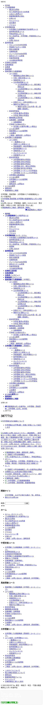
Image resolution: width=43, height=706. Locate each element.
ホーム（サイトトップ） (14, 514)
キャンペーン (14, 20)
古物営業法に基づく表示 (14, 681)
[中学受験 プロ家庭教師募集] (17, 480)
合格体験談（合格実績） (14, 560)
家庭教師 (8, 69)
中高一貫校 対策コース (21, 78)
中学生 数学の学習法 (21, 113)
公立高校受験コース (20, 82)
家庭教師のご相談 (11, 190)
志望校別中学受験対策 (13, 554)
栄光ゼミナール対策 (16, 56)
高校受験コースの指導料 (18, 131)
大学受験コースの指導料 (18, 179)
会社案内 (12, 23)
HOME (7, 5)
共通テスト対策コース (21, 144)
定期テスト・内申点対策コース (25, 102)
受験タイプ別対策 (11, 558)
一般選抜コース (19, 142)
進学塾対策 (9, 42)
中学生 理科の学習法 (21, 115)
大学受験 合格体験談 (17, 175)
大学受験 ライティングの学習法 (25, 173)
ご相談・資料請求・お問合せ (20, 135)
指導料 (11, 38)
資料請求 (8, 188)
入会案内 (12, 133)
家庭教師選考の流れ (16, 16)
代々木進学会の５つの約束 (19, 12)
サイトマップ (10, 679)
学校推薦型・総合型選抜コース (25, 146)
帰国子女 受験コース (21, 104)
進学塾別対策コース (16, 31)
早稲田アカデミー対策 (17, 47)
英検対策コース (19, 80)
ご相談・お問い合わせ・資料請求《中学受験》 (22, 578)
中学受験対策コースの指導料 (16, 574)
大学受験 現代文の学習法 (22, 168)
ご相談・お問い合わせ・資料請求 (17, 538)
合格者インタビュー (12, 563)
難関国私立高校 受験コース (23, 76)
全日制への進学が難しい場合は (25, 126)
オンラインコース (20, 153)
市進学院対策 (14, 58)
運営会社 (8, 675)
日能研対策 (13, 51)
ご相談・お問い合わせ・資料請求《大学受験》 (22, 666)
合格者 (7, 67)
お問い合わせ (14, 40)
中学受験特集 (10, 27)
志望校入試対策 (11, 62)
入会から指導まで (16, 14)
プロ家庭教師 (10, 7)
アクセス (12, 25)
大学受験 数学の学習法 (21, 159)
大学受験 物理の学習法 (21, 164)
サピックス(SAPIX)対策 (18, 45)
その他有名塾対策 (16, 60)
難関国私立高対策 (16, 118)
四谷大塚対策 (14, 49)
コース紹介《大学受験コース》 (16, 638)
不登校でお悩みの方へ (17, 124)
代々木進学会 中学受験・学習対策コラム (25, 36)
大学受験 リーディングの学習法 (25, 170)
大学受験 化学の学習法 (21, 162)
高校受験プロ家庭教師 (13, 71)
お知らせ (12, 18)
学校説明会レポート (16, 34)
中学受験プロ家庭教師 (23, 29)
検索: (3, 503)
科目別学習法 (14, 111)
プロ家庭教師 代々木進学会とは (17, 516)
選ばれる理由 (14, 9)
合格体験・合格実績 (16, 120)
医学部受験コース (20, 148)
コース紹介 (13, 73)
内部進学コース (19, 155)
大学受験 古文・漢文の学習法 (24, 166)
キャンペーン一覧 (11, 534)
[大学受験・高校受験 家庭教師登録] (20, 483)
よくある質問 (14, 129)
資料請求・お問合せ (16, 184)
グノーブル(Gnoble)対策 (18, 54)
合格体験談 (9, 65)
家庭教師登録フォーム (13, 677)
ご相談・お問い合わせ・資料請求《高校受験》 (22, 625)
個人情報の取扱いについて (15, 673)
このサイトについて (12, 670)
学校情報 (8, 569)
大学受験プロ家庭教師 (13, 137)
